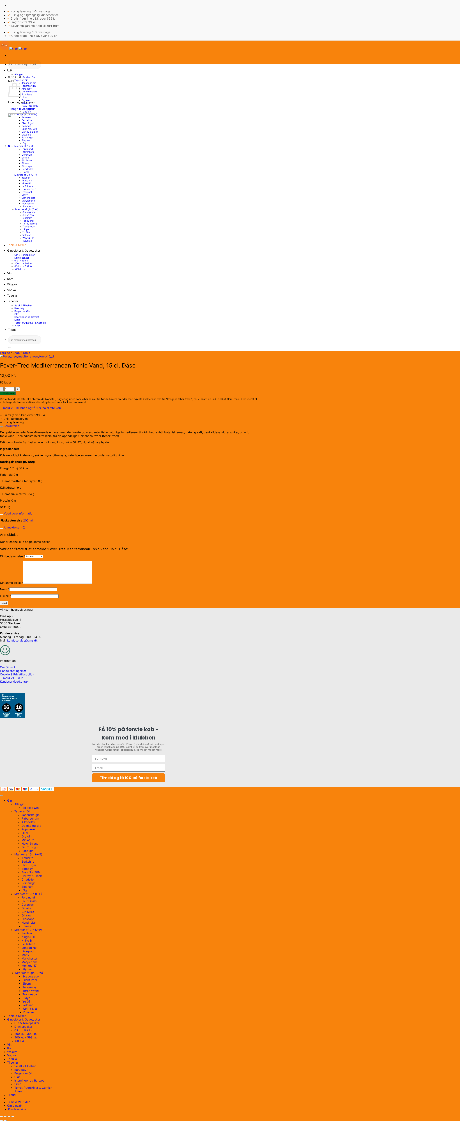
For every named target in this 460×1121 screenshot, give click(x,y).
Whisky (12, 284)
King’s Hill (27, 180)
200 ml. (28, 520)
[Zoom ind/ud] (1, 1116)
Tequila (12, 295)
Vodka (11, 290)
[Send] (9, 71)
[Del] (9, 1116)
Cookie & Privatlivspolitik (17, 674)
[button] (14, 77)
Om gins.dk (14, 1105)
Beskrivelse (11, 426)
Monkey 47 (28, 203)
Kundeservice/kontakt (14, 681)
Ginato (25, 157)
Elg (24, 143)
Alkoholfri (27, 88)
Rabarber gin (29, 85)
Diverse (27, 240)
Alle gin (18, 74)
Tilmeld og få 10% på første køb (128, 777)
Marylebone (28, 200)
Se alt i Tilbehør (23, 305)
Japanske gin (29, 82)
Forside (5, 353)
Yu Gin (26, 232)
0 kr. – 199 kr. (21, 260)
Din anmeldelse (11, 582)
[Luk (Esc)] (12, 1116)
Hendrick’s (27, 169)
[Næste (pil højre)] (5, 1120)
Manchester (28, 197)
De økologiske (30, 91)
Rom (10, 279)
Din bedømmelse (12, 556)
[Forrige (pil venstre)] (1, 1120)
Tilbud (12, 329)
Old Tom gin (28, 108)
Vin (9, 273)
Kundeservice (17, 1109)
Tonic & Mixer (16, 245)
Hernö (25, 171)
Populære (27, 94)
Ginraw (25, 163)
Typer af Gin (21, 80)
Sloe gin (26, 111)
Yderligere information (18, 513)
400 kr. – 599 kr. (23, 266)
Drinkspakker (21, 257)
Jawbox (26, 177)
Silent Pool (28, 215)
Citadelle (26, 134)
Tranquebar (28, 226)
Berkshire (27, 120)
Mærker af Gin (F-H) (25, 146)
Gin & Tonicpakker (24, 254)
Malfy (25, 194)
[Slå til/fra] (1, 426)
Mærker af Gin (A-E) (25, 114)
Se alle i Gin (29, 77)
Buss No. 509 (29, 128)
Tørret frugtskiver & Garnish (30, 322)
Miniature (27, 103)
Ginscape (27, 166)
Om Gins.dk (8, 667)
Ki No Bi (26, 183)
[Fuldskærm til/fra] (5, 1116)
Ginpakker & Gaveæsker (23, 250)
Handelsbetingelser (13, 671)
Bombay (26, 126)
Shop (16, 353)
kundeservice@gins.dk (22, 640)
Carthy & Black (30, 131)
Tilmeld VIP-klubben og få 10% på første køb (30, 408)
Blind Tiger (28, 123)
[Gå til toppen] (1, 795)
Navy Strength (30, 105)
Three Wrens (29, 223)
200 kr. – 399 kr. (23, 263)
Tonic (26, 353)
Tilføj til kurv (7, 393)
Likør (24, 97)
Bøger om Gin (22, 311)
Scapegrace (29, 212)
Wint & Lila (28, 238)
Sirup (17, 319)
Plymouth (27, 206)
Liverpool (27, 192)
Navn (4, 589)
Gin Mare (27, 160)
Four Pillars (28, 151)
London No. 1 (29, 189)
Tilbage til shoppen (21, 109)
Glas (16, 314)
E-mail (5, 596)
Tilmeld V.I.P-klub (11, 678)
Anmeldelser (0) (14, 527)
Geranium (27, 154)
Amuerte (26, 117)
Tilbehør (12, 301)
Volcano (26, 235)
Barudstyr (19, 308)
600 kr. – (20, 269)
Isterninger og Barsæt (26, 316)
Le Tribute (27, 186)
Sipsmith (27, 217)
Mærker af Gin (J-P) (25, 174)
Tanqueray (28, 220)
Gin (9, 70)
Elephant (26, 140)
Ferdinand (27, 149)
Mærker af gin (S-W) (26, 209)
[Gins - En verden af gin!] (13, 49)
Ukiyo (25, 229)
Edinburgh (27, 137)
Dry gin (26, 100)
